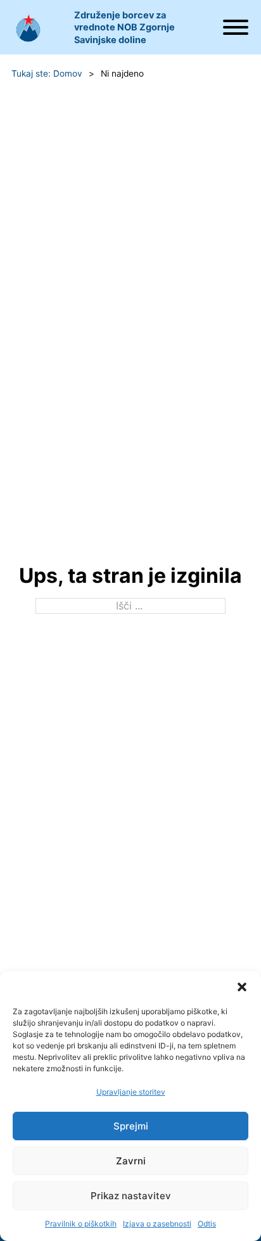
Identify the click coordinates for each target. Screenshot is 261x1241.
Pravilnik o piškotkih (81, 1223)
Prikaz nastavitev (131, 1196)
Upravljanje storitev (130, 1092)
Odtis (207, 1223)
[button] (242, 987)
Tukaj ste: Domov (46, 73)
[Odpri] (235, 27)
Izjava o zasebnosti (157, 1223)
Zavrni (131, 1161)
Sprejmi (130, 1126)
